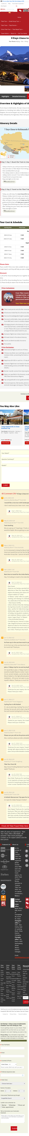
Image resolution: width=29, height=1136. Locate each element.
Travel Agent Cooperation (18, 3)
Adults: (2, 1090)
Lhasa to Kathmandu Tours (15, 974)
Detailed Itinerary (18, 96)
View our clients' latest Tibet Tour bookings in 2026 (13, 1)
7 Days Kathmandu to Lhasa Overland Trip (10, 427)
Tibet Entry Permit (19, 974)
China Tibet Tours (7, 967)
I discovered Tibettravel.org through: (10, 1095)
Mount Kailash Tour (2, 989)
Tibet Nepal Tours (13, 967)
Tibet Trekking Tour (3, 999)
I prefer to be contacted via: (8, 1102)
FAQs (9, 3)
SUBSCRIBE (26, 1002)
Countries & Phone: (6, 1061)
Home (19, 17)
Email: (3, 1053)
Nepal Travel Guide (13, 999)
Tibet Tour (14, 1011)
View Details (5, 443)
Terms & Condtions (22, 1014)
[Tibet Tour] (9, 9)
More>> (17, 895)
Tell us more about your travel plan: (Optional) (10, 1111)
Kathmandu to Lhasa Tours (15, 980)
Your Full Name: (5, 1045)
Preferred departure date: (8, 1072)
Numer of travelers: (6, 1088)
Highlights (5, 96)
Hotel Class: (4, 1080)
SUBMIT (5, 485)
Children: (15, 1090)
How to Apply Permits (19, 980)
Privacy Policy (13, 1014)
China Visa (20, 989)
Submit (14, 1128)
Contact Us (3, 3)
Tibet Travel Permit (19, 967)
